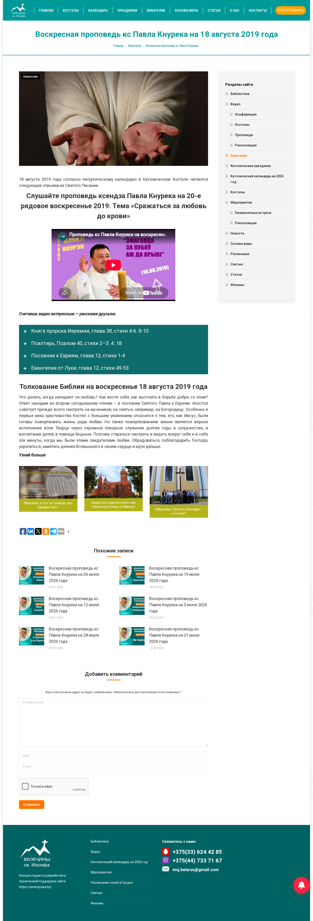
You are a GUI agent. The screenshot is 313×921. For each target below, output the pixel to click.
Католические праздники (251, 166)
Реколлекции (246, 145)
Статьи (236, 274)
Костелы (242, 125)
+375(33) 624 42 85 (197, 852)
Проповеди (244, 135)
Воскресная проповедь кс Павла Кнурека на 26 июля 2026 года (74, 574)
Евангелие (134, 45)
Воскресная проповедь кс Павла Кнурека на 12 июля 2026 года (74, 604)
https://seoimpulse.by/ (35, 887)
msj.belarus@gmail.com (196, 869)
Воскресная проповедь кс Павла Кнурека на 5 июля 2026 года (178, 604)
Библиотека (240, 94)
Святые (237, 264)
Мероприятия (241, 202)
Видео (236, 104)
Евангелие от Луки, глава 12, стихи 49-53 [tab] (79, 368)
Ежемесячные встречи (253, 213)
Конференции (246, 114)
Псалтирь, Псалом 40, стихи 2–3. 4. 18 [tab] (76, 343)
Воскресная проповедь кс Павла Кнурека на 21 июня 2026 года (174, 635)
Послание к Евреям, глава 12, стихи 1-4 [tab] (77, 355)
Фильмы (237, 285)
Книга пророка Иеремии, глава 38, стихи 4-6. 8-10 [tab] (89, 331)
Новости (237, 233)
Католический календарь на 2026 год (257, 179)
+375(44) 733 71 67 (197, 860)
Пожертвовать (291, 10)
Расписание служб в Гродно (112, 882)
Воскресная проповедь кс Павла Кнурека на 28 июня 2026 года (74, 635)
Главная (118, 45)
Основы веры (241, 243)
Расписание (240, 254)
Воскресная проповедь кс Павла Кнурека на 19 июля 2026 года (174, 574)
